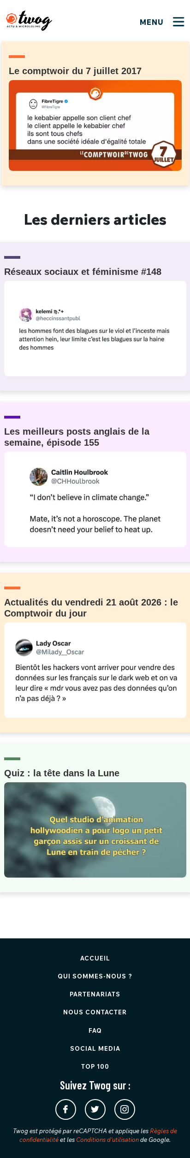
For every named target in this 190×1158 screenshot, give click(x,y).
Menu (153, 22)
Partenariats (95, 994)
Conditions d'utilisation (107, 1139)
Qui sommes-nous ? (95, 976)
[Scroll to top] (169, 1137)
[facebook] (65, 1109)
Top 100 (95, 1066)
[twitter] (95, 1109)
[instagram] (124, 1109)
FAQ (95, 1030)
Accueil (95, 958)
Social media (95, 1048)
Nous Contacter (95, 1012)
